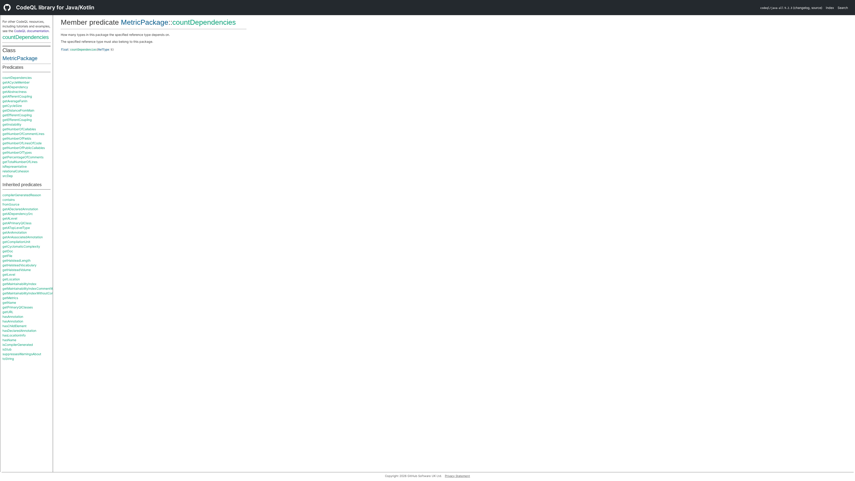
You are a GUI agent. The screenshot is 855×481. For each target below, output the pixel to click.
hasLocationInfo (14, 335)
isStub (7, 349)
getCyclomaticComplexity (21, 246)
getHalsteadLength (16, 260)
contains (8, 200)
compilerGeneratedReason (21, 195)
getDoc (7, 251)
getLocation (11, 279)
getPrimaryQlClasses (17, 307)
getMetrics (10, 298)
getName (9, 302)
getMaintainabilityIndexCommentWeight (31, 288)
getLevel (8, 274)
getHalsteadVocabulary (19, 265)
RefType (103, 49)
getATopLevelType (16, 228)
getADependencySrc (17, 214)
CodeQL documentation (31, 31)
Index (830, 8)
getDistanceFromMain (18, 110)
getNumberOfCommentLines (23, 134)
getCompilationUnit (16, 242)
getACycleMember (16, 82)
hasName (9, 340)
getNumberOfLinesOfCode (22, 143)
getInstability (11, 124)
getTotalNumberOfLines (19, 162)
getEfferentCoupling (17, 115)
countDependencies (25, 37)
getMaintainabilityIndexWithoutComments (32, 293)
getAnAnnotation (14, 232)
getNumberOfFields (16, 138)
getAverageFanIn (14, 101)
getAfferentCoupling (17, 96)
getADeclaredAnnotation (20, 209)
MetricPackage (19, 58)
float (65, 49)
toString (8, 359)
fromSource (10, 204)
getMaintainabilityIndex (19, 284)
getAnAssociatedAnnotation (22, 237)
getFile (7, 256)
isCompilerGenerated (17, 344)
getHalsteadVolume (16, 270)
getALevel (9, 218)
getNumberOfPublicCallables (23, 148)
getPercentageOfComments (22, 157)
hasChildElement (14, 326)
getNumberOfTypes (17, 152)
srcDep (7, 176)
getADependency (15, 87)
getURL (7, 312)
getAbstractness (14, 92)
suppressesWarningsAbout (21, 354)
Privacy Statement (457, 476)
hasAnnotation (12, 316)
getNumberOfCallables (19, 129)
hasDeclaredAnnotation (19, 330)
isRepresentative (14, 166)
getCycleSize (12, 106)
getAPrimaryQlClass (16, 223)
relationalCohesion (15, 171)
